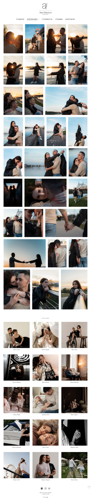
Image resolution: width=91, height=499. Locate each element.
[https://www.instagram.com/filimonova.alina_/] (45, 488)
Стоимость (47, 19)
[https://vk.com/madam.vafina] (42, 488)
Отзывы (59, 19)
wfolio (47, 497)
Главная (20, 19)
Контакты (70, 19)
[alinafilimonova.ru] (45, 9)
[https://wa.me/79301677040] (49, 488)
